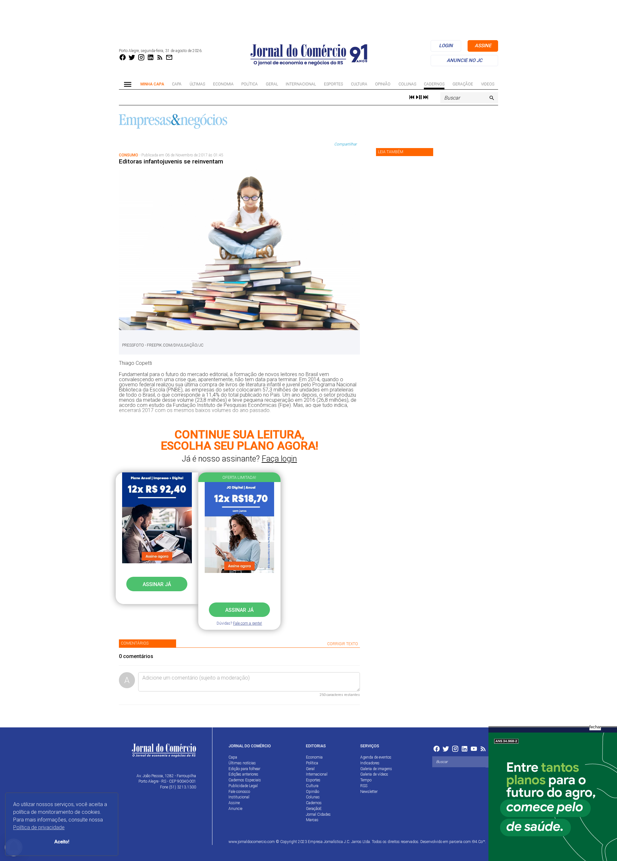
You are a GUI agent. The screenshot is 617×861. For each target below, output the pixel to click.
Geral (272, 84)
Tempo (365, 780)
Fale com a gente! (247, 623)
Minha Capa (152, 84)
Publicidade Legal (243, 786)
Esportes (333, 84)
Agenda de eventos (375, 757)
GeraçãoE (462, 84)
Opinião (382, 84)
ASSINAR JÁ (239, 610)
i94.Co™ (478, 841)
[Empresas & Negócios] (173, 121)
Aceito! (61, 842)
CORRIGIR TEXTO (342, 644)
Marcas (312, 820)
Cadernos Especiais (244, 780)
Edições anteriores (243, 774)
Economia (223, 84)
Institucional (238, 797)
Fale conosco (239, 791)
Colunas (407, 84)
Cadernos (434, 84)
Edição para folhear (244, 769)
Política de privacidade (39, 827)
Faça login (279, 458)
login (446, 45)
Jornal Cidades (318, 814)
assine (483, 45)
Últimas (197, 84)
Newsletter (369, 791)
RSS (363, 786)
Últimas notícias (242, 763)
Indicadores (370, 763)
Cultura (359, 84)
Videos (487, 84)
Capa (177, 84)
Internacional (301, 84)
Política (249, 84)
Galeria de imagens (376, 769)
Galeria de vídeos (374, 774)
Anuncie (235, 808)
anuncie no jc (464, 60)
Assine (234, 803)
